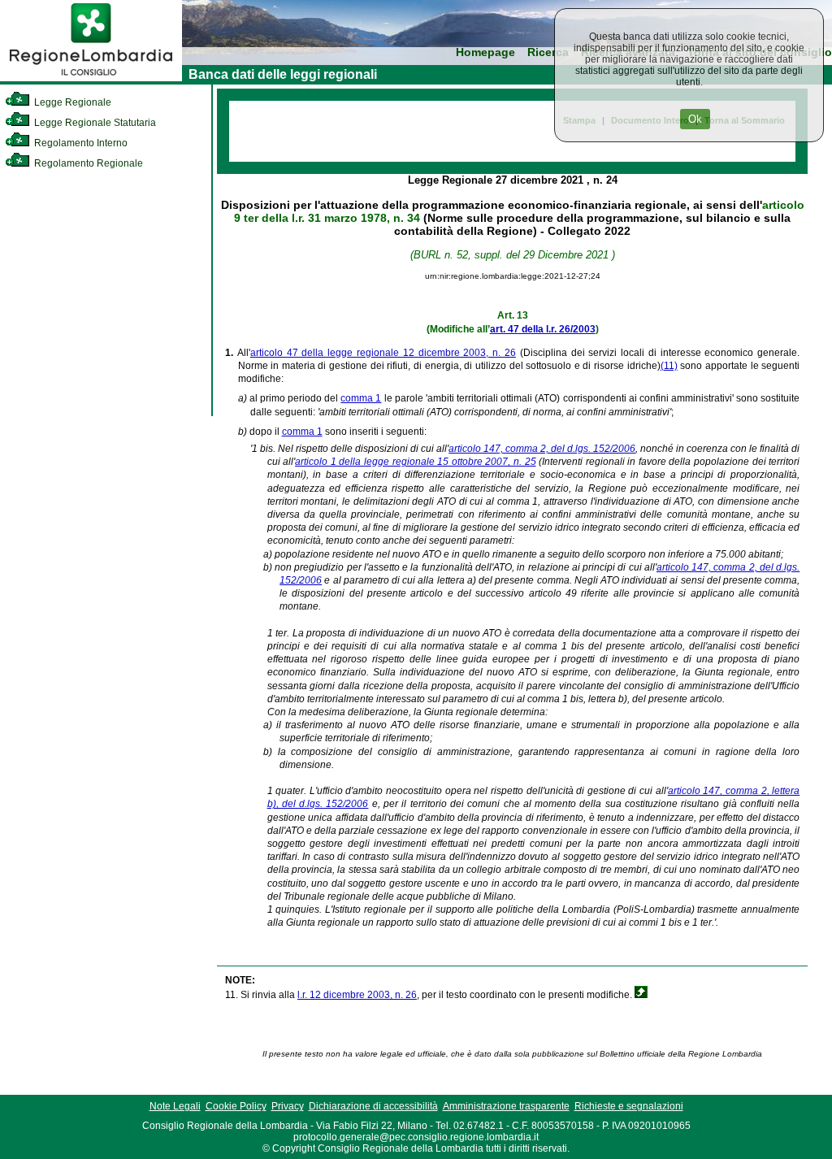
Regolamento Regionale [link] (87, 163)
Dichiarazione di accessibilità (373, 1106)
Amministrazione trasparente (506, 1106)
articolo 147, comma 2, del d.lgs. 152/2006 (541, 448)
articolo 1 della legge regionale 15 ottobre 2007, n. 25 (415, 461)
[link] (91, 78)
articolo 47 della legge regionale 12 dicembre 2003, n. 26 (383, 352)
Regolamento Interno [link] (80, 143)
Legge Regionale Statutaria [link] (94, 122)
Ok (695, 119)
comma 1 (360, 398)
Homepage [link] (485, 52)
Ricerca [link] (548, 52)
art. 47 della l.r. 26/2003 (543, 329)
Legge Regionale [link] (71, 102)
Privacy (287, 1106)
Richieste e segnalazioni (628, 1106)
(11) (669, 365)
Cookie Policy (236, 1106)
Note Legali (175, 1106)
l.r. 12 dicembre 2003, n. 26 (357, 995)
